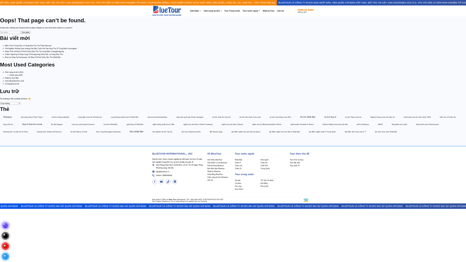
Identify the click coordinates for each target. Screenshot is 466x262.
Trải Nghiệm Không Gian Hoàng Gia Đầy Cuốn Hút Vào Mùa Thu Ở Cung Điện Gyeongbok (41, 48)
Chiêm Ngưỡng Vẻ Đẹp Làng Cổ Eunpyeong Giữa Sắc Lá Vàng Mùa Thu (34, 54)
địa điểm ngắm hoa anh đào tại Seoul (245, 132)
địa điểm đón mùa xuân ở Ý (355, 132)
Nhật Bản (238, 160)
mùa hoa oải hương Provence (83, 124)
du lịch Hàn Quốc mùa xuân (250, 117)
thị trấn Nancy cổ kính (79, 132)
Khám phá (14, 75)
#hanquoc (7, 117)
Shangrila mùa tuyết (399, 124)
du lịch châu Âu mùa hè (221, 117)
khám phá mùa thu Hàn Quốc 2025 (417, 117)
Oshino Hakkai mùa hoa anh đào (335, 124)
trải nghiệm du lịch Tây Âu (162, 132)
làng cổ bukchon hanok (32, 124)
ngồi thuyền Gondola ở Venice (302, 124)
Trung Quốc (265, 168)
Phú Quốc (265, 186)
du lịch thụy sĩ (330, 117)
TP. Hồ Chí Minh (267, 180)
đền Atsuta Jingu (216, 132)
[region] (233, 2)
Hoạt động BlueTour (12, 81)
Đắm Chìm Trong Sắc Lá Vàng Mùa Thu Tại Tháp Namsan (28, 46)
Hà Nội (237, 180)
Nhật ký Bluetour (214, 171)
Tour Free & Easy (297, 160)
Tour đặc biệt (295, 163)
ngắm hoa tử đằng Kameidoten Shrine (266, 124)
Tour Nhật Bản (136, 131)
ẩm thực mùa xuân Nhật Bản (386, 132)
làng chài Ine (8, 124)
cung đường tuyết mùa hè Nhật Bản (124, 117)
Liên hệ (280, 11)
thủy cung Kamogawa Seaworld (108, 132)
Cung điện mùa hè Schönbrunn (90, 117)
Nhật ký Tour (269, 11)
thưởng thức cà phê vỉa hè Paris (15, 132)
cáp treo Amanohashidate (157, 117)
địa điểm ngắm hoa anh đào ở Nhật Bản (284, 132)
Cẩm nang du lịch (212, 11)
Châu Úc (238, 168)
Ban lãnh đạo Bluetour (216, 168)
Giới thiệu (194, 11)
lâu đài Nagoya (57, 124)
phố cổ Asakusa (363, 124)
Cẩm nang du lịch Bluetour (217, 177)
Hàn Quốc (265, 160)
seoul (380, 124)
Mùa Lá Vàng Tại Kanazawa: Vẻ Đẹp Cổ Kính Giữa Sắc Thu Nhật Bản (33, 57)
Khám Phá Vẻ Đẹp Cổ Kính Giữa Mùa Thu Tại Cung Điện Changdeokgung (34, 51)
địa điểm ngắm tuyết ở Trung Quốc (322, 132)
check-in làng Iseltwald (60, 117)
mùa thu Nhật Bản (110, 124)
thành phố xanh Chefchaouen (427, 124)
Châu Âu (264, 163)
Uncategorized (10, 84)
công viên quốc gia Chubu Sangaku (189, 117)
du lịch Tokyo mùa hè (353, 117)
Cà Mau (238, 183)
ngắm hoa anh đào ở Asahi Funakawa (198, 124)
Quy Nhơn (239, 189)
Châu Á (238, 163)
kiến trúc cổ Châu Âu (448, 117)
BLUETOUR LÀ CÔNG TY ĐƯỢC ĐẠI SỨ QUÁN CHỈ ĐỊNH (41, 206)
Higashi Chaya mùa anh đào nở (382, 117)
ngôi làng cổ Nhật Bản (134, 124)
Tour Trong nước (232, 11)
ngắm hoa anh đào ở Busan (232, 124)
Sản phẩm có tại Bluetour (217, 163)
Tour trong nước (244, 174)
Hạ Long (238, 186)
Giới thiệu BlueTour (214, 160)
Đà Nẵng (264, 183)
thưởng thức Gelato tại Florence (49, 132)
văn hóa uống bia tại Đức (191, 132)
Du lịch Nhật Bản (307, 117)
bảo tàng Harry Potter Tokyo (32, 117)
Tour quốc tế (295, 165)
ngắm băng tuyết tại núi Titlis (163, 124)
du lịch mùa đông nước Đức (280, 117)
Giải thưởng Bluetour (215, 165)
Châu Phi (264, 165)
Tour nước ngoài (250, 11)
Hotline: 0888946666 (164, 175)
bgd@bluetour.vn (162, 172)
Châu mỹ (238, 165)
